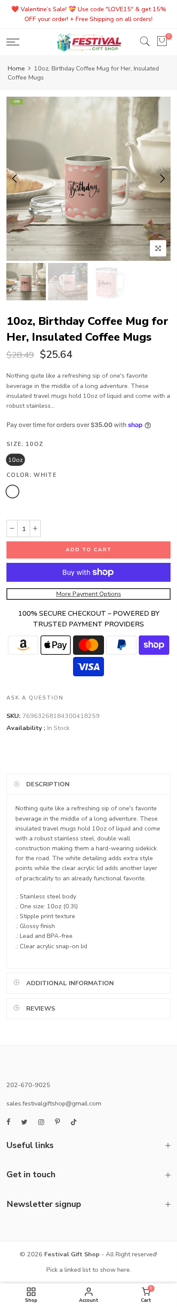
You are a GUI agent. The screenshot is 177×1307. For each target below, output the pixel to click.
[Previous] (15, 178)
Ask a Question (35, 697)
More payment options (88, 593)
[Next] (161, 178)
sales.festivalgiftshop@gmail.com (53, 1103)
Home (16, 68)
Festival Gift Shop (72, 1254)
